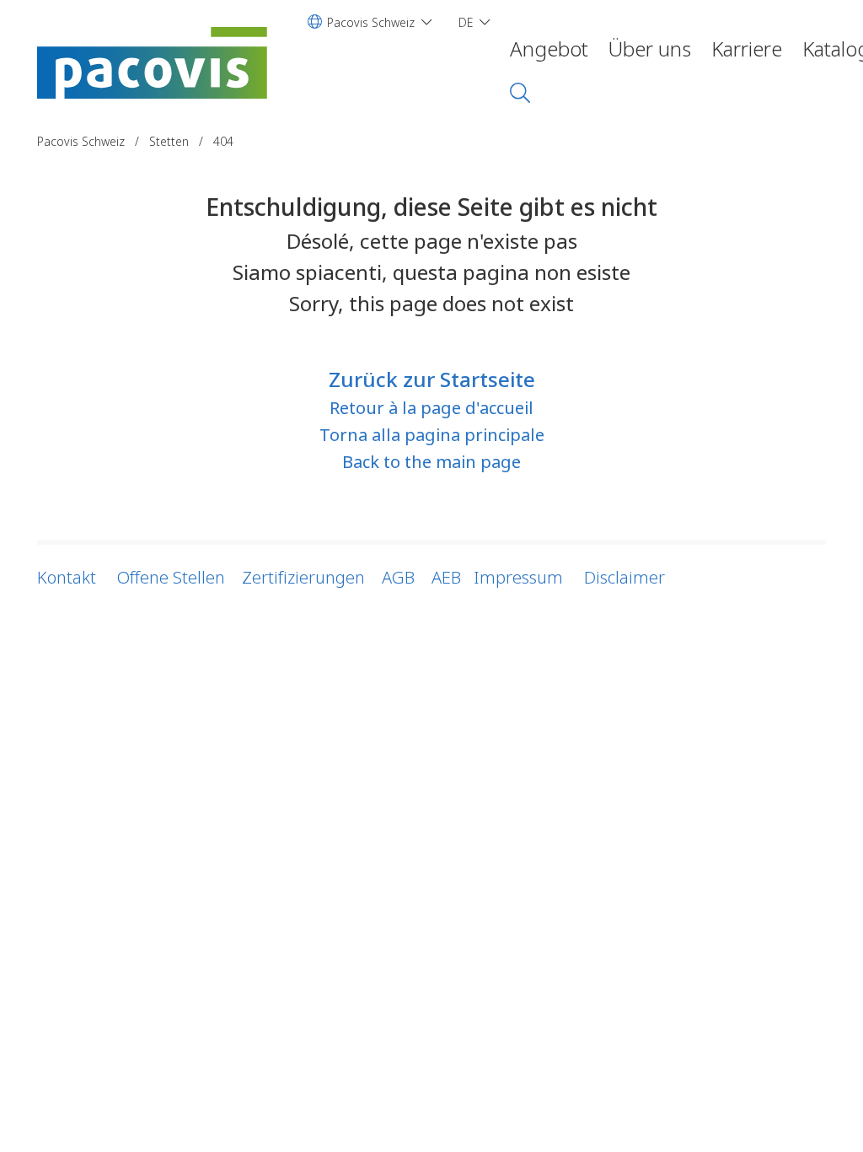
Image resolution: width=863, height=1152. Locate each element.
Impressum (518, 577)
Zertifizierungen (303, 577)
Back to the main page (431, 461)
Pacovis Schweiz (82, 141)
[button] (370, 22)
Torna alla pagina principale (431, 434)
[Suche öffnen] (520, 93)
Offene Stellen (169, 577)
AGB (398, 577)
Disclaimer (624, 577)
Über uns (649, 48)
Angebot (549, 48)
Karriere (746, 48)
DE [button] (465, 22)
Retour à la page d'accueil (431, 407)
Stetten (169, 141)
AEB (446, 577)
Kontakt (66, 577)
